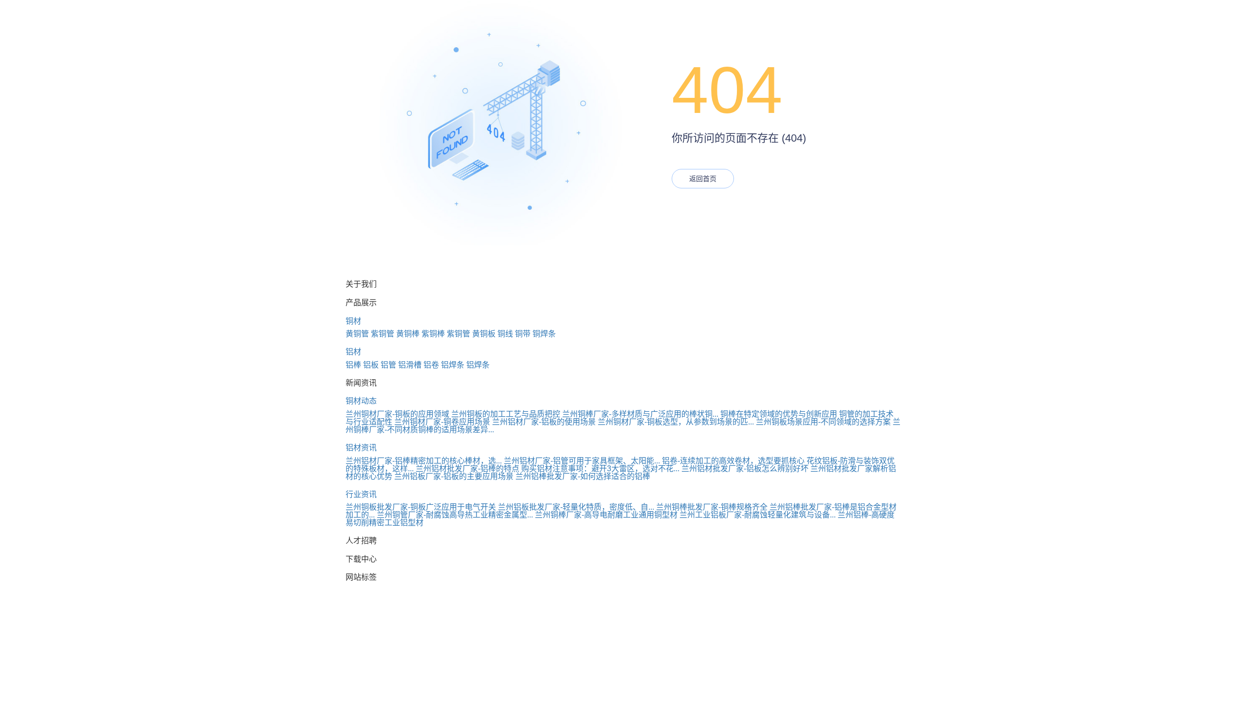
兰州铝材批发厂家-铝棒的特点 (467, 468)
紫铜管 (382, 334)
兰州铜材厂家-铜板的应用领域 (397, 414)
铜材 (353, 321)
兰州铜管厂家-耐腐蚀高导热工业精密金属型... (455, 515)
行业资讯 (361, 494)
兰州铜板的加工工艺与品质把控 (505, 414)
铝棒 (353, 365)
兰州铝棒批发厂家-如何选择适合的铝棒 (582, 476)
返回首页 (702, 179)
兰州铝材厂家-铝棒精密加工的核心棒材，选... (424, 461)
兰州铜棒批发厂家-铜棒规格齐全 (712, 507)
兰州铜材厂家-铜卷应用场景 (442, 422)
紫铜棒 (433, 334)
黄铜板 (483, 334)
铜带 (523, 334)
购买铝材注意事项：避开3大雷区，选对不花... (600, 468)
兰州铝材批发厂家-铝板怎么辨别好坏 (744, 468)
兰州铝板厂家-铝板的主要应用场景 (453, 476)
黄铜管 (357, 334)
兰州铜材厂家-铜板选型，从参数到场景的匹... (676, 422)
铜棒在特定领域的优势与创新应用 (778, 414)
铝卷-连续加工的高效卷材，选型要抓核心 (733, 461)
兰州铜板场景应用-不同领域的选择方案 (823, 422)
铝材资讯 (361, 447)
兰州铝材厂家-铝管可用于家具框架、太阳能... (582, 461)
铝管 (388, 365)
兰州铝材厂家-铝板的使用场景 (544, 422)
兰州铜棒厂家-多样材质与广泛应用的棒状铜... (640, 414)
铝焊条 (452, 365)
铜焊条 (544, 334)
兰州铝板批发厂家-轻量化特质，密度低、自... (576, 507)
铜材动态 (361, 401)
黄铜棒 (408, 334)
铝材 (353, 352)
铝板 (371, 365)
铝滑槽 (409, 365)
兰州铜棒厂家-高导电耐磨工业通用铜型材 (606, 515)
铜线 (505, 334)
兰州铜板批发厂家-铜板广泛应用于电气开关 (421, 507)
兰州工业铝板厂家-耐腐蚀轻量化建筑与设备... (757, 515)
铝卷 (431, 365)
